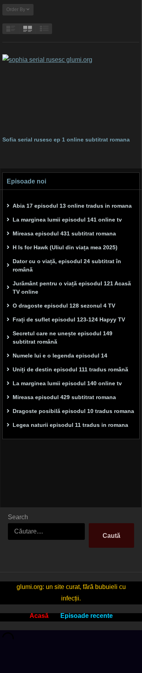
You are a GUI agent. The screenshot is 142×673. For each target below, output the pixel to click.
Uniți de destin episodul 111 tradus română (70, 369)
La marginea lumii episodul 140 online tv (67, 383)
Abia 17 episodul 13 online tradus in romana (72, 206)
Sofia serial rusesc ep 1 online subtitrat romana (66, 139)
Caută (111, 535)
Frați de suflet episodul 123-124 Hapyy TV (69, 319)
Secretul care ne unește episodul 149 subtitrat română (62, 337)
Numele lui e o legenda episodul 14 (60, 355)
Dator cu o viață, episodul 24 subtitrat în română (67, 265)
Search (18, 517)
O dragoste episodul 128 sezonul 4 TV (64, 305)
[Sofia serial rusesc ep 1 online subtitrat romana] (70, 93)
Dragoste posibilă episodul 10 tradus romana (73, 411)
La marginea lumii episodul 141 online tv (67, 219)
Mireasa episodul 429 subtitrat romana (64, 397)
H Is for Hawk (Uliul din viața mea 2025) (65, 247)
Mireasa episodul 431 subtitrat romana (64, 233)
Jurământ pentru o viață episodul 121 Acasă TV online (72, 287)
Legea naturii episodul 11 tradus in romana (70, 425)
